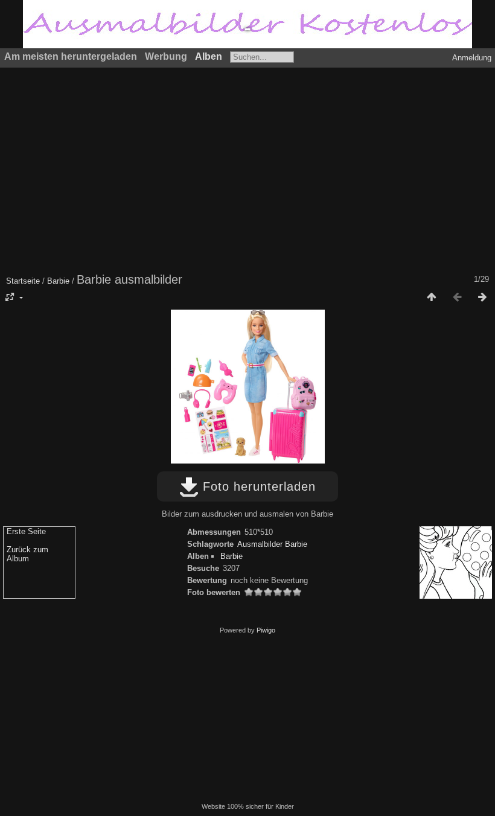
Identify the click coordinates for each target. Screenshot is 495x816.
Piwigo (266, 630)
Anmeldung (471, 57)
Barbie (58, 280)
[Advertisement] (247, 168)
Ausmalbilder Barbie (272, 544)
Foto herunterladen (257, 486)
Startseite (23, 280)
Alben (208, 56)
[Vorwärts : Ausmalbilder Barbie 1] (482, 298)
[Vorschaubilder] (431, 298)
